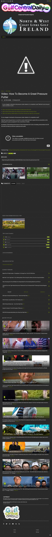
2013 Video (8, 91)
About (15, 532)
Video (10, 150)
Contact (37, 529)
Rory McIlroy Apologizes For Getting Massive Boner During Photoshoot (24, 417)
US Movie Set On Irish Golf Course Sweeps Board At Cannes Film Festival (24, 451)
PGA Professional (40, 150)
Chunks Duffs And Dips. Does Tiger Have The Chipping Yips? (20, 382)
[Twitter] (4, 1)
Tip (49, 150)
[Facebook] (1, 1)
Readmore (11, 334)
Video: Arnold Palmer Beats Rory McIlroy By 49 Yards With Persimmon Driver (19, 111)
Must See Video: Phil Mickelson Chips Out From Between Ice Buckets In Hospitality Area (13, 175)
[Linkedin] (10, 1)
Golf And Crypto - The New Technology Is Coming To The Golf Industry (23, 434)
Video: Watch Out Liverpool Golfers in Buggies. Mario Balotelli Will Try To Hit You (38, 175)
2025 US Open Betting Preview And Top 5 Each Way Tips (19, 469)
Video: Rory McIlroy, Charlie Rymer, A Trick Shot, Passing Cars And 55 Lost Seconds (20, 113)
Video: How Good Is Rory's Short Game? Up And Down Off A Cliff (16, 109)
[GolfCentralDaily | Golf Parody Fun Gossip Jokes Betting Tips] (26, 12)
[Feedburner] (12, 1)
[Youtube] (8, 1)
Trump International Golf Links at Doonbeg (26, 150)
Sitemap (37, 532)
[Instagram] (6, 1)
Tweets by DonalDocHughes (7, 264)
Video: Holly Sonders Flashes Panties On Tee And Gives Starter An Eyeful (24, 399)
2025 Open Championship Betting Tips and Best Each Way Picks (21, 486)
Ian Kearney (14, 150)
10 (5, 483)
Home (2, 91)
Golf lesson (46, 150)
